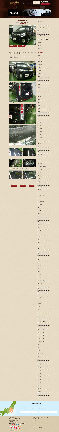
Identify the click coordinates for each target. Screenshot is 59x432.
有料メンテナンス (40, 42)
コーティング (19, 7)
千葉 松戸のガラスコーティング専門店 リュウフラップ (41, 417)
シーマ (39, 218)
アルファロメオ (40, 154)
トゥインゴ (39, 254)
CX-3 (39, 82)
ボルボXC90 (40, 309)
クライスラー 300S (41, 195)
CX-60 (39, 87)
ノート (39, 260)
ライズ (39, 347)
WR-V (39, 116)
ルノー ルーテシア (40, 362)
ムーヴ (39, 318)
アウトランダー (40, 137)
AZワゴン (39, 55)
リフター (39, 359)
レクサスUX (40, 382)
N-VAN (39, 105)
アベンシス (39, 146)
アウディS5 (39, 134)
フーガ (39, 285)
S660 (39, 111)
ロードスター (40, 388)
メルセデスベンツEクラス (41, 326)
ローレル (39, 390)
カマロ (39, 183)
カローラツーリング (41, 189)
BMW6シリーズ (40, 64)
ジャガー (39, 225)
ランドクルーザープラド (41, 355)
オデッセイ (39, 178)
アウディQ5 (40, 128)
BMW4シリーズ (40, 61)
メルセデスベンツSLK (41, 335)
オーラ (39, 180)
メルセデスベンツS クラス (42, 332)
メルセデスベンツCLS (41, 324)
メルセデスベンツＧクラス (42, 341)
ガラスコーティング (12, 45)
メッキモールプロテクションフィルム (43, 39)
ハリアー (39, 268)
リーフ (39, 361)
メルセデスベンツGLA (41, 327)
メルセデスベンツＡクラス (42, 338)
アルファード (40, 155)
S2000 (39, 110)
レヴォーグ (39, 385)
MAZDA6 (39, 96)
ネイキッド (39, 257)
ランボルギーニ (40, 358)
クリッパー (39, 198)
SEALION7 (39, 113)
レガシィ (39, 367)
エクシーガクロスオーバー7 (42, 166)
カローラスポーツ (40, 187)
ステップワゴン (40, 230)
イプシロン (39, 160)
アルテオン (39, 149)
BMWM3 (39, 67)
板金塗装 (39, 45)
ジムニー (39, 221)
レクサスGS (40, 370)
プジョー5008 (40, 289)
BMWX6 (39, 75)
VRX (39, 114)
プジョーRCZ (40, 292)
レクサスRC (40, 379)
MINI (39, 99)
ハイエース (39, 262)
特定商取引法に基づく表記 (38, 427)
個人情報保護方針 (36, 426)
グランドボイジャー (41, 201)
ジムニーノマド (40, 224)
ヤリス (39, 344)
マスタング (39, 312)
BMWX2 (39, 70)
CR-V (39, 81)
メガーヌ (39, 320)
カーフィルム (25, 7)
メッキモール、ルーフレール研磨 (42, 35)
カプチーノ (39, 181)
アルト (39, 151)
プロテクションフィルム (41, 29)
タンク (39, 242)
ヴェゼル (39, 393)
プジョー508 (40, 291)
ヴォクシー (39, 397)
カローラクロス (40, 186)
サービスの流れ (37, 7)
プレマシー (39, 297)
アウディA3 (39, 122)
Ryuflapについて (13, 7)
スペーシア (39, 233)
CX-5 (39, 85)
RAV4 (39, 108)
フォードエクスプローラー (42, 280)
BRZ (39, 79)
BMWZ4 (39, 76)
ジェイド (39, 219)
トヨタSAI (39, 256)
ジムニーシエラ (40, 222)
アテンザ (39, 143)
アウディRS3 (40, 131)
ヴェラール (39, 394)
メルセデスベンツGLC (41, 330)
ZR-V (39, 120)
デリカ (39, 251)
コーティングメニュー (37, 419)
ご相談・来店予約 (48, 7)
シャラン (39, 216)
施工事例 (43, 7)
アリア (39, 148)
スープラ (39, 236)
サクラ (39, 207)
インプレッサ (40, 163)
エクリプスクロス (40, 169)
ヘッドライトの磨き (24, 45)
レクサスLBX (40, 373)
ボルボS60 (39, 303)
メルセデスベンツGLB (41, 329)
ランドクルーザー (40, 353)
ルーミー (39, 365)
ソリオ (39, 239)
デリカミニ (39, 253)
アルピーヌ (39, 152)
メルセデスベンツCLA (41, 323)
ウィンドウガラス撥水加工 (13, 46)
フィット (39, 274)
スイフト (39, 227)
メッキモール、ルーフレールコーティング (43, 37)
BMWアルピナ (40, 78)
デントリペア (40, 48)
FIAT (39, 90)
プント (39, 300)
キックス (39, 190)
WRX (39, 117)
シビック (39, 213)
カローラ (39, 184)
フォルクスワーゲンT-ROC (42, 277)
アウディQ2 (40, 125)
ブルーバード (40, 286)
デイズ (39, 248)
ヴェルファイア (40, 396)
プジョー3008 (40, 288)
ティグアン (39, 245)
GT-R (39, 93)
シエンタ (39, 210)
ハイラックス (40, 265)
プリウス (39, 294)
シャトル (39, 215)
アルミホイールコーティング (42, 30)
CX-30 (39, 84)
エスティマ (39, 172)
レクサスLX (39, 376)
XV (38, 119)
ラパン (39, 350)
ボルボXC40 (40, 306)
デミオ (39, 250)
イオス (39, 157)
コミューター (40, 204)
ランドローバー (40, 356)
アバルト (39, 145)
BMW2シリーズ (40, 58)
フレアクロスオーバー (41, 283)
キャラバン (39, 192)
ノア (39, 259)
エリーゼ (39, 175)
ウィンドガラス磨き (41, 33)
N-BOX (39, 102)
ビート (39, 271)
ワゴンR (39, 391)
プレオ (39, 295)
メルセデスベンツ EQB (41, 321)
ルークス (39, 364)
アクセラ (39, 140)
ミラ (39, 315)
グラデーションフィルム (21, 46)
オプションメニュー (37, 420)
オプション (31, 7)
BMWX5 (39, 73)
